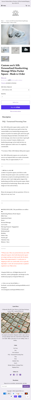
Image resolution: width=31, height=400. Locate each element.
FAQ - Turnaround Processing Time (14, 121)
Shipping (3, 83)
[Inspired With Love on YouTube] (20, 375)
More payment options (15, 111)
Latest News (16, 306)
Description (6, 117)
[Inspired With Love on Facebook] (14, 375)
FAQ (16, 356)
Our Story (15, 348)
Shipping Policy (15, 367)
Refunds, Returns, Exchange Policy (15, 365)
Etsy (15, 350)
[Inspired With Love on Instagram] (17, 375)
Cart (29, 5)
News (15, 358)
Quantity (3, 93)
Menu (4, 5)
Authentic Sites (15, 361)
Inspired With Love (19, 391)
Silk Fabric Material (6, 87)
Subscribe (26, 386)
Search (15, 363)
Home (2, 20)
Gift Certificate (15, 352)
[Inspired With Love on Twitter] (11, 375)
